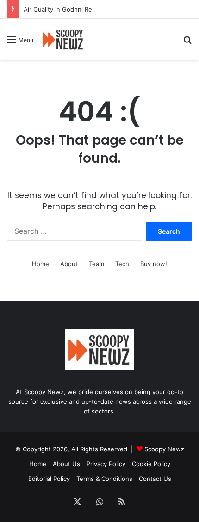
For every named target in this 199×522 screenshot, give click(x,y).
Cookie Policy (151, 463)
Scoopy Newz (164, 449)
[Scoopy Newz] (63, 39)
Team (96, 263)
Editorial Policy (49, 478)
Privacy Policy (106, 463)
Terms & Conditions (104, 478)
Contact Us (155, 478)
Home (40, 263)
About (69, 263)
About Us (66, 463)
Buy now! (153, 263)
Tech (122, 263)
